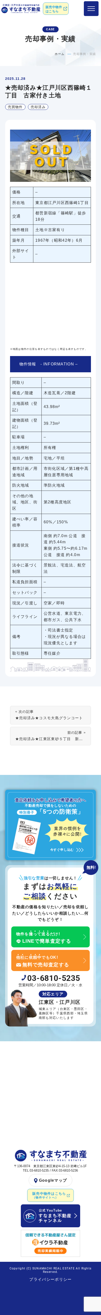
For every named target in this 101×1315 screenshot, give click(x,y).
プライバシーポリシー (50, 1279)
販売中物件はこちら (54, 9)
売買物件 (15, 107)
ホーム (59, 54)
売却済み (38, 107)
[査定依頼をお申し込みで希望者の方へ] (50, 825)
